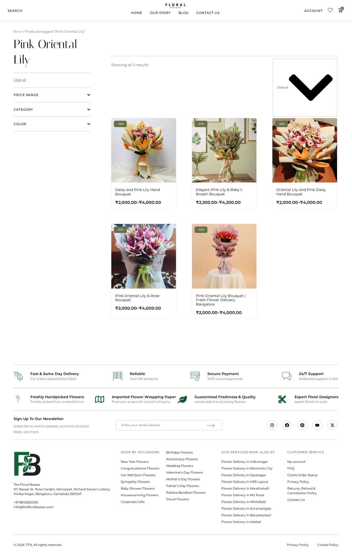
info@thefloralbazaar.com (34, 507)
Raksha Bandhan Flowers (186, 492)
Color (20, 124)
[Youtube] (317, 425)
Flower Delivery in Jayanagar (243, 475)
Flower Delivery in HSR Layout (244, 482)
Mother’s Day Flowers (183, 479)
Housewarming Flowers (139, 495)
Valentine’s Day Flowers (184, 472)
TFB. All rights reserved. (44, 545)
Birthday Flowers (179, 452)
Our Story (160, 13)
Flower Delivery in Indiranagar (244, 462)
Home (136, 13)
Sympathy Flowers (135, 482)
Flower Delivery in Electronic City (247, 468)
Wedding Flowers (179, 466)
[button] (15, 11)
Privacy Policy (298, 482)
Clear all (20, 80)
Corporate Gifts (133, 502)
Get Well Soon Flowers (138, 475)
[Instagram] (272, 425)
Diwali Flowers (177, 499)
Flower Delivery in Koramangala (246, 508)
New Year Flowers (135, 462)
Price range (26, 95)
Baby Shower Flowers (138, 488)
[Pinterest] (302, 425)
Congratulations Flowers (140, 468)
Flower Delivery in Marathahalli (245, 488)
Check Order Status (302, 475)
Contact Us (208, 13)
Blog (184, 13)
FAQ (290, 468)
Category (23, 109)
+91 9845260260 (26, 502)
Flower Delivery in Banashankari (246, 515)
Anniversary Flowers (182, 459)
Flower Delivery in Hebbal (241, 522)
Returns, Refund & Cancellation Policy (302, 490)
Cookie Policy (327, 545)
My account (296, 462)
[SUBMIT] (211, 425)
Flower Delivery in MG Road (242, 495)
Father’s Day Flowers (182, 486)
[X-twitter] (332, 425)
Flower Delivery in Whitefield (243, 502)
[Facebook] (287, 425)
